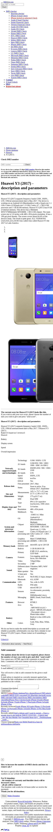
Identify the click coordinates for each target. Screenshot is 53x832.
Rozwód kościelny (25, 801)
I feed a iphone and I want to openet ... (28, 713)
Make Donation (14, 796)
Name (3, 666)
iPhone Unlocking (43, 821)
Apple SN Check (17, 29)
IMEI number (30, 169)
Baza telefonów (14, 724)
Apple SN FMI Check (19, 27)
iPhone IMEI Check (18, 44)
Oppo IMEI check (18, 62)
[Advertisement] (26, 116)
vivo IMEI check (17, 75)
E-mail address (6, 668)
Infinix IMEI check (18, 40)
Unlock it (4, 639)
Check (4, 7)
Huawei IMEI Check (19, 38)
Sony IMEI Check (18, 71)
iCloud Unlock (12, 82)
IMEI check (19, 821)
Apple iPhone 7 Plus (23, 702)
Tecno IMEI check (18, 73)
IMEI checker (11, 11)
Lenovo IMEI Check (19, 51)
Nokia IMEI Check (18, 60)
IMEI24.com (8, 2)
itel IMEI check (17, 47)
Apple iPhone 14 (18, 709)
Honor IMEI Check (18, 33)
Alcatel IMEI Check (19, 31)
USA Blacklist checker (35, 695)
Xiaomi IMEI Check (19, 78)
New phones (30, 693)
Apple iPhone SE (22, 706)
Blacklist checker (17, 14)
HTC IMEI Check (18, 36)
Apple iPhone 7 (9, 702)
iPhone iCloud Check (19, 16)
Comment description (9, 688)
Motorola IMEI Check (19, 58)
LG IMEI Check (17, 53)
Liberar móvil (32, 823)
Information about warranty (11, 644)
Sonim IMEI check (18, 67)
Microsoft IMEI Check (20, 55)
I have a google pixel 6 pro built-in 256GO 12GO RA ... (25, 714)
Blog (7, 700)
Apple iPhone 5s (37, 702)
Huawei (9, 152)
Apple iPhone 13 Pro (37, 706)
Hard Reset (27, 644)
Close (4, 796)
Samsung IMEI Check (19, 64)
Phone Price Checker (17, 700)
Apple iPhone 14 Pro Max (35, 709)
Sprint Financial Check (20, 22)
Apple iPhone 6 (32, 700)
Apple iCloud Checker (19, 20)
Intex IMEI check (18, 42)
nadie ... (5, 720)
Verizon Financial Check (20, 25)
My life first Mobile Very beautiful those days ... (21, 717)
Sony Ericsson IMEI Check (21, 69)
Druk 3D (25, 826)
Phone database (12, 150)
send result (6, 691)
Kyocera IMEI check (19, 49)
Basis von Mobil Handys (24, 722)
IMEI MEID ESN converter (15, 695)
